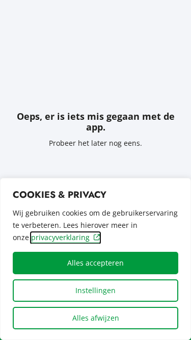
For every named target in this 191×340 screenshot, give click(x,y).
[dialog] (95, 259)
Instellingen (95, 290)
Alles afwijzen (95, 318)
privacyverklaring (60, 237)
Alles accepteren (95, 263)
